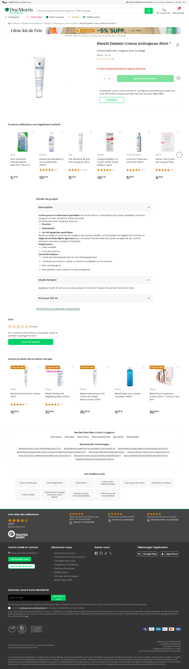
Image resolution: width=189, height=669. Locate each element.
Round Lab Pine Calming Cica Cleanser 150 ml (149, 452)
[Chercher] (149, 11)
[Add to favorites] (178, 78)
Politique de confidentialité (169, 641)
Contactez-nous (19, 559)
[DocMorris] (19, 11)
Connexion (112, 99)
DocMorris (15, 23)
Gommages (57, 23)
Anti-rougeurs (72, 23)
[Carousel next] (179, 155)
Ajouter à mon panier (145, 78)
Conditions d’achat (172, 646)
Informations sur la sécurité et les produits (58, 308)
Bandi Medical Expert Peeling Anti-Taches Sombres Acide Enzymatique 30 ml (51, 452)
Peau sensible (132, 436)
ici (27, 616)
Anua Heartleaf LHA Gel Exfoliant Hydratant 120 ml (146, 455)
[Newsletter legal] (10, 608)
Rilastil (100, 55)
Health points (61, 572)
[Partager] (177, 44)
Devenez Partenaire (64, 568)
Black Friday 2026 (63, 580)
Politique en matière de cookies (167, 648)
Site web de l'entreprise (66, 576)
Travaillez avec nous (64, 560)
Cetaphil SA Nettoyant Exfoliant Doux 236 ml (94, 459)
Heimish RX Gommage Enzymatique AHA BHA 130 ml (97, 455)
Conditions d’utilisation (170, 644)
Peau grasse (56, 436)
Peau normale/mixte (101, 436)
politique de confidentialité (33, 608)
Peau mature (83, 436)
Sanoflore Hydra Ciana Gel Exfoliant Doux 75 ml (39, 448)
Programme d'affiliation (66, 564)
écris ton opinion (31, 341)
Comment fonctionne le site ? (70, 557)
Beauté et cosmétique (32, 23)
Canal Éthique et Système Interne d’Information (159, 651)
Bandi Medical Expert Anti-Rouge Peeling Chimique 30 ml (89, 448)
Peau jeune (69, 436)
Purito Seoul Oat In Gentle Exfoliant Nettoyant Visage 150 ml (45, 455)
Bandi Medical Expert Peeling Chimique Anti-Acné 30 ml (143, 448)
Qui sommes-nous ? (65, 553)
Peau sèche (118, 436)
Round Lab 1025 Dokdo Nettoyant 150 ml (107, 452)
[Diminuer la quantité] (99, 78)
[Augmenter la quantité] (109, 78)
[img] (50, 78)
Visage (47, 23)
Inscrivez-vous (58, 598)
